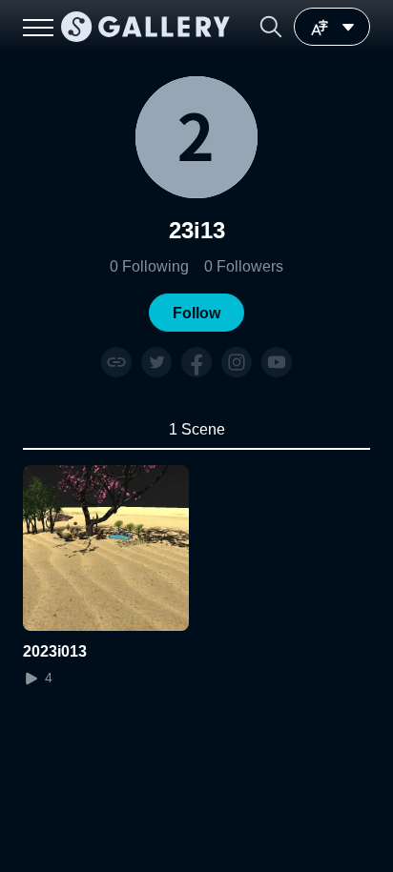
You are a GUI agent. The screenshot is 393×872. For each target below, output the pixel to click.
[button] (271, 26)
